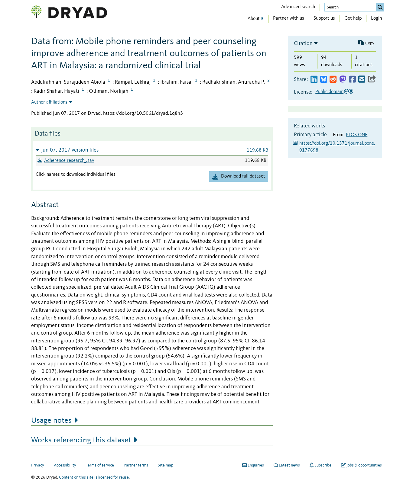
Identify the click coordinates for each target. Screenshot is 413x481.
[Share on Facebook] (352, 79)
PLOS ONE (356, 135)
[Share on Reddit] (333, 79)
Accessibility (65, 465)
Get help (353, 18)
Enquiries (256, 465)
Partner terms (136, 465)
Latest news (289, 465)
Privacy (37, 465)
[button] (152, 150)
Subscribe (322, 465)
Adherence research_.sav (69, 160)
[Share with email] (361, 79)
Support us (324, 18)
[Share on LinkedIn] (314, 79)
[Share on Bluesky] (323, 79)
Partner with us (288, 18)
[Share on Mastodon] (342, 79)
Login (376, 18)
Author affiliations (49, 102)
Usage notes (51, 421)
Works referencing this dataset (81, 440)
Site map (165, 465)
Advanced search (298, 7)
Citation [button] (303, 43)
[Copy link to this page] (372, 79)
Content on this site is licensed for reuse (94, 477)
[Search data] (380, 7)
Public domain (329, 91)
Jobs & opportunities (364, 465)
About (254, 18)
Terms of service (100, 465)
